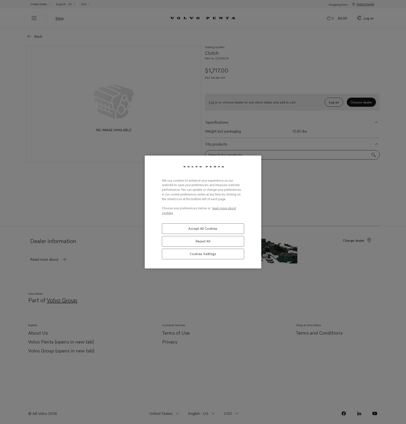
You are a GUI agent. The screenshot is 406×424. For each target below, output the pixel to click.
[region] (203, 212)
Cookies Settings (203, 254)
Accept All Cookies (203, 228)
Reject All (203, 241)
